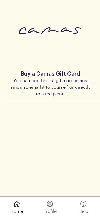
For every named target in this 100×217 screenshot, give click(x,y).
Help (83, 211)
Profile (50, 211)
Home (16, 211)
